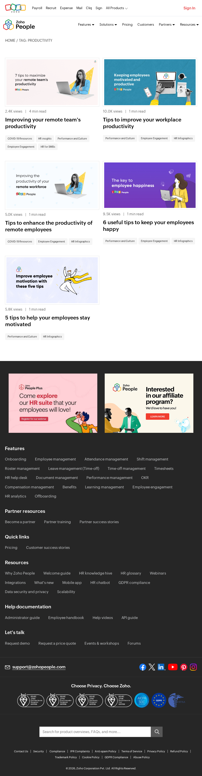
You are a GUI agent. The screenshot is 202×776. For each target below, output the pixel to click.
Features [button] (84, 24)
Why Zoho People (20, 573)
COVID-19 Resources (20, 138)
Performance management (109, 478)
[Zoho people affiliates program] (149, 403)
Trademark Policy (66, 757)
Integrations (15, 582)
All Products (115, 8)
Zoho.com (15, 8)
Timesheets (163, 468)
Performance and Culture (72, 138)
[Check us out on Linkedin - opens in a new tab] (161, 667)
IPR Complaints (80, 751)
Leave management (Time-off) (73, 468)
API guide (129, 618)
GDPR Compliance (116, 757)
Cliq (89, 8)
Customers (145, 24)
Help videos (103, 618)
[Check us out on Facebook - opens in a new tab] (142, 667)
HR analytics (15, 496)
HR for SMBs (48, 146)
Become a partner (20, 522)
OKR (145, 478)
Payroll (37, 8)
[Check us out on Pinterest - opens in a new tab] (183, 667)
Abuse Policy (141, 757)
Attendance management (106, 459)
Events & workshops (101, 643)
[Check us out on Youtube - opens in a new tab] (173, 667)
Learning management (104, 487)
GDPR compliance (134, 582)
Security (38, 751)
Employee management (55, 459)
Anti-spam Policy (105, 751)
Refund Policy (179, 751)
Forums (134, 643)
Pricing (127, 24)
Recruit (51, 8)
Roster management (22, 468)
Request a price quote (57, 643)
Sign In (189, 8)
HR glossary (131, 573)
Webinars (158, 573)
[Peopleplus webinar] (53, 403)
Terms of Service (131, 751)
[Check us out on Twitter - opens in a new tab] (152, 667)
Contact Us (21, 751)
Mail (79, 8)
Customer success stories (48, 547)
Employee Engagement (21, 146)
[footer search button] (157, 732)
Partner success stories (99, 522)
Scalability (66, 592)
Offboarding (45, 496)
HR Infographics (183, 138)
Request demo (17, 643)
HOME (10, 40)
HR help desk (16, 478)
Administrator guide (22, 618)
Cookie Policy (91, 757)
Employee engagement (152, 487)
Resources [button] (187, 24)
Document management (57, 478)
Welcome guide (56, 573)
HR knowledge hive (95, 573)
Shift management (152, 459)
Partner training (57, 522)
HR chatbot (100, 582)
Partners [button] (165, 24)
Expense (66, 8)
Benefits (69, 487)
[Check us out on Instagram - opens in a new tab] (193, 667)
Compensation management (29, 487)
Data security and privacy (27, 592)
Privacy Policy (156, 751)
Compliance (57, 751)
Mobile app (72, 582)
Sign (99, 8)
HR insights (44, 138)
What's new (44, 582)
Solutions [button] (107, 24)
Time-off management (127, 468)
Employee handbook (66, 618)
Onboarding (15, 459)
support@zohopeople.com (39, 666)
